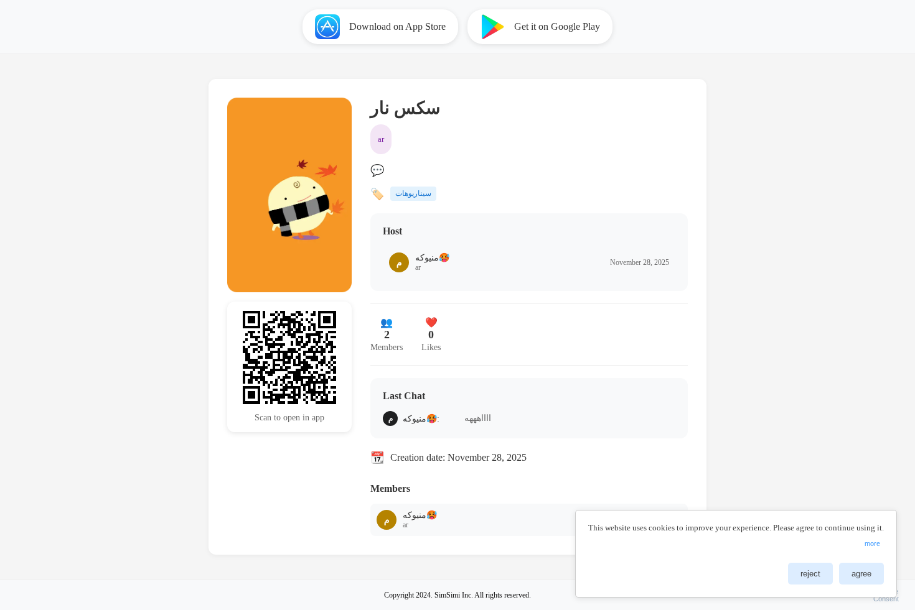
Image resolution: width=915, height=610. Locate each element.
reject (810, 573)
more (872, 543)
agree (861, 573)
